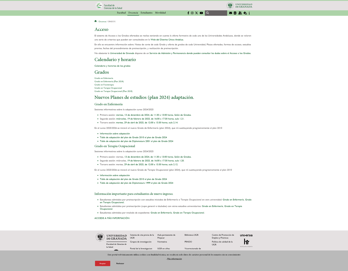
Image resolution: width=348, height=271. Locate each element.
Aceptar (103, 263)
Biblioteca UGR (191, 235)
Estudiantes (147, 13)
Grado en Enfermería (103, 78)
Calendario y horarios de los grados (112, 65)
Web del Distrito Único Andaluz (167, 39)
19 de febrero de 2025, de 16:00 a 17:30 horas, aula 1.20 (155, 160)
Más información (174, 258)
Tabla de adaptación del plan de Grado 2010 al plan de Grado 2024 (133, 137)
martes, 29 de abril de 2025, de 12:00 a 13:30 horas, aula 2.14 (147, 122)
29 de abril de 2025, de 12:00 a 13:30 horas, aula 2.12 (151, 164)
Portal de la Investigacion (141, 248)
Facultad (121, 13)
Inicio (95, 21)
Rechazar (120, 263)
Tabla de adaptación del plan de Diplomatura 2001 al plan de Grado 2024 (136, 141)
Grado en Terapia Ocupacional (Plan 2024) (113, 91)
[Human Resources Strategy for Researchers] (246, 243)
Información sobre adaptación (115, 133)
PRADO (188, 241)
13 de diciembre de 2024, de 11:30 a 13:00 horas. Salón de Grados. (157, 156)
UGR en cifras (163, 248)
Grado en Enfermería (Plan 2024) (109, 81)
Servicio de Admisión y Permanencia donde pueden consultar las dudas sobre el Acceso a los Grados (200, 53)
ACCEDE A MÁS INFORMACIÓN (112, 218)
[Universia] (246, 235)
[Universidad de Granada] (239, 5)
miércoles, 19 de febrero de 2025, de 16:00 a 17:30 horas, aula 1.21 (150, 118)
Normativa (162, 241)
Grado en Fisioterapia (104, 84)
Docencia (133, 13)
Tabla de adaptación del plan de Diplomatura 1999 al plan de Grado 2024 (136, 182)
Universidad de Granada (122, 53)
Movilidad (160, 13)
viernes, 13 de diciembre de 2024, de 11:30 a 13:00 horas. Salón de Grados (153, 114)
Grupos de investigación (140, 241)
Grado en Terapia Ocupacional (108, 88)
